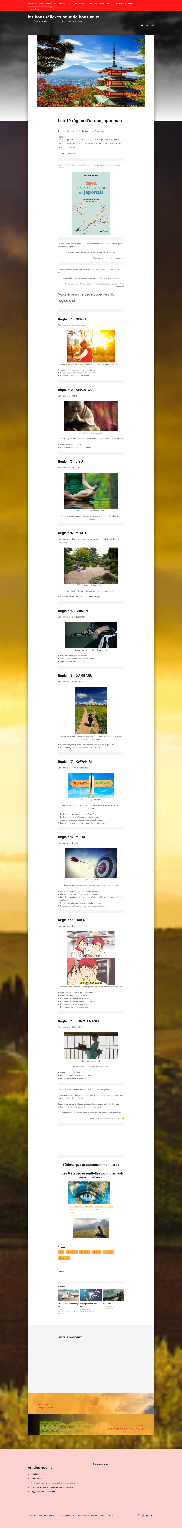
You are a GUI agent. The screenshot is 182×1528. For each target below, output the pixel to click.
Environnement (101, 131)
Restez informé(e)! (86, 3)
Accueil (41, 3)
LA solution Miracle (38, 1474)
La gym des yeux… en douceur (43, 1491)
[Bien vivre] (113, 1295)
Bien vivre (107, 1303)
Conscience (89, 131)
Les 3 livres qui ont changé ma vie (68, 1304)
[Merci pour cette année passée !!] (91, 1295)
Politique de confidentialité (55, 3)
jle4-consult (32, 3)
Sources (109, 3)
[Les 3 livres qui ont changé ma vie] (68, 1295)
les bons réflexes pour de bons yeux (63, 17)
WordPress (76, 1515)
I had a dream (36, 1478)
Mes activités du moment (124, 3)
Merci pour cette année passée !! (89, 1304)
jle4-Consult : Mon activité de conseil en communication (53, 1482)
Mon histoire (72, 3)
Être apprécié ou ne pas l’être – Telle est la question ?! (52, 1487)
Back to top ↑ (113, 1515)
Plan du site (99, 3)
